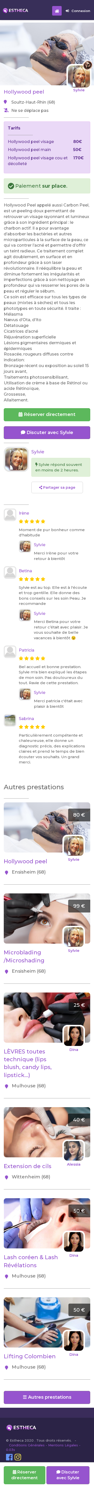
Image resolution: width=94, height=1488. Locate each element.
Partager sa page (58, 487)
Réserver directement (49, 414)
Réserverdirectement (24, 1475)
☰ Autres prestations (47, 1397)
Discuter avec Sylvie (49, 432)
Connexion (80, 11)
